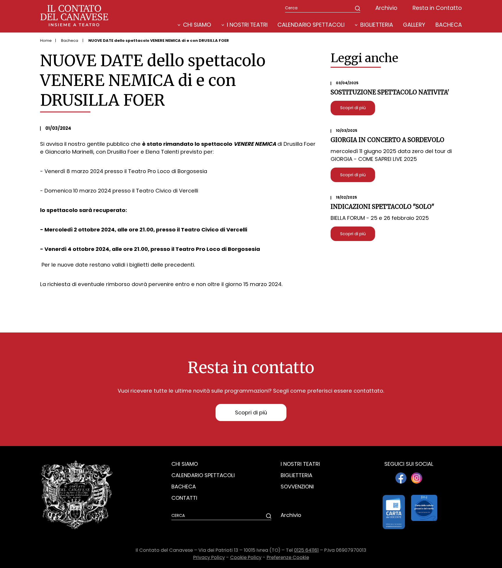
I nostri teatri (247, 25)
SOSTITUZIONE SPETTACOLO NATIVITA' (390, 92)
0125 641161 (306, 550)
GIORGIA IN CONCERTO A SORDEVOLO (387, 140)
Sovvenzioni (297, 486)
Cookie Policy (245, 557)
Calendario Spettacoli (311, 25)
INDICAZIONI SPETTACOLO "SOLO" (382, 207)
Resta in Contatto (437, 8)
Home (46, 40)
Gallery (414, 25)
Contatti (184, 498)
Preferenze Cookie (288, 557)
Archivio (386, 8)
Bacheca (448, 25)
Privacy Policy (209, 557)
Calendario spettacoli (203, 475)
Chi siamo (184, 464)
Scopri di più (353, 108)
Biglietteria (376, 25)
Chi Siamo (197, 25)
